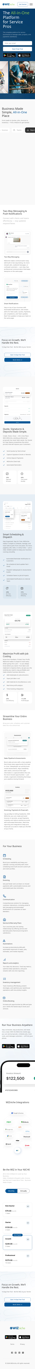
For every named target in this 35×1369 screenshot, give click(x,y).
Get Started (22, 4)
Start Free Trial (17, 49)
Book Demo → (17, 360)
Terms (12, 1344)
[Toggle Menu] (31, 4)
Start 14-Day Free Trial (17, 355)
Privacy (22, 1344)
